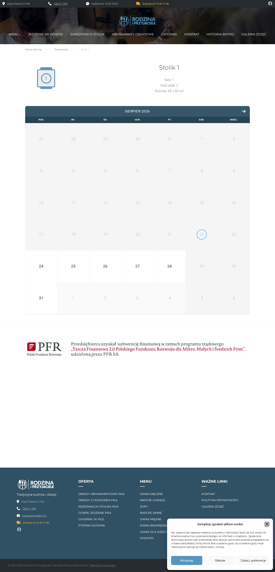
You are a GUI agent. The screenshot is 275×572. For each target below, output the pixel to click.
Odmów (220, 560)
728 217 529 (60, 3)
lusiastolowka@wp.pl (34, 515)
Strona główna (33, 49)
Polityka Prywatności (102, 565)
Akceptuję (186, 560)
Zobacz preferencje (253, 560)
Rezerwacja (61, 49)
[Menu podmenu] (20, 34)
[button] (267, 524)
